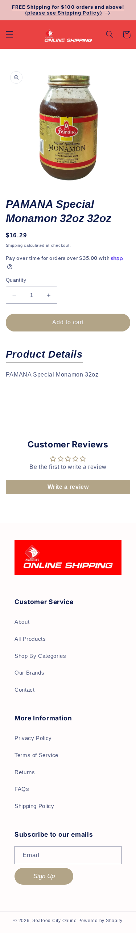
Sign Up (44, 876)
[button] (9, 34)
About (22, 622)
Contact (24, 690)
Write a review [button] (68, 487)
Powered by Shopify (100, 920)
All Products (30, 639)
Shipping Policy (34, 806)
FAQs (22, 789)
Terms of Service (36, 755)
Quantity (16, 280)
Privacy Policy (33, 738)
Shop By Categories (40, 656)
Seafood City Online (54, 920)
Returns (25, 772)
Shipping (14, 245)
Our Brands (29, 673)
